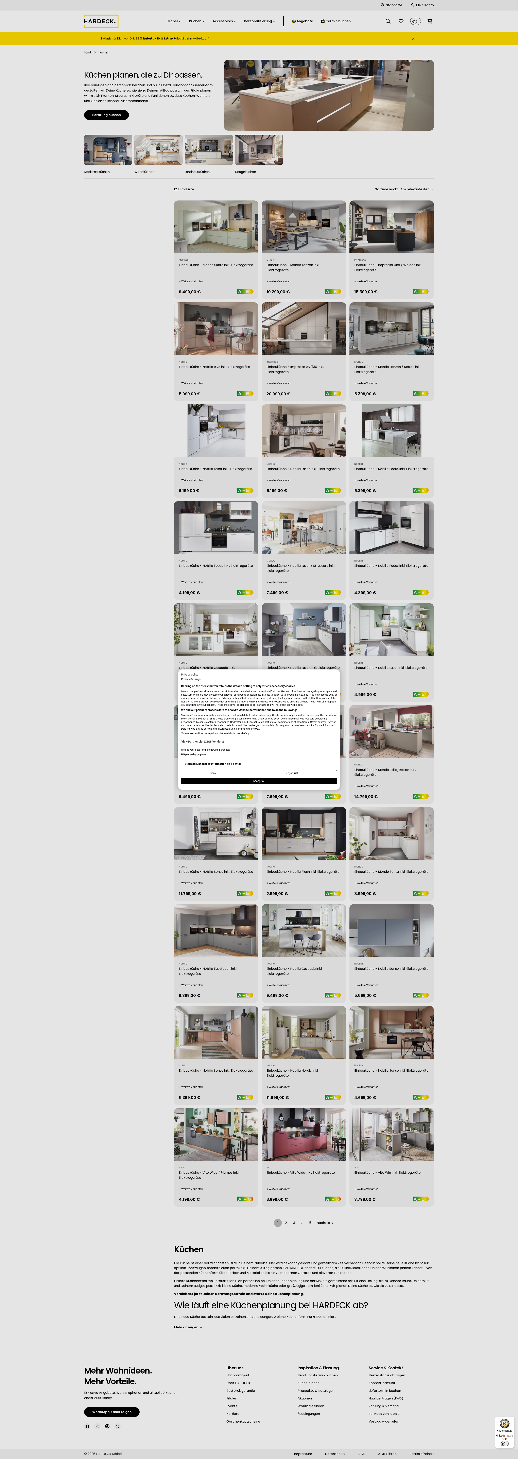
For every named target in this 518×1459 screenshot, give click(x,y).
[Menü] (511, 1418)
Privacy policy (189, 674)
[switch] (505, 1443)
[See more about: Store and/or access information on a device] (331, 764)
